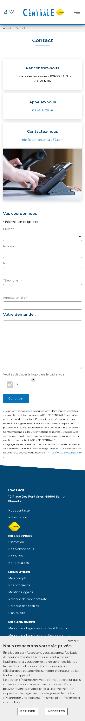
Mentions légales (20, 592)
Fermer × (72, 641)
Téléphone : (12, 280)
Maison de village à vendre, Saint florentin (38, 628)
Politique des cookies (23, 606)
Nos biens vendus (21, 549)
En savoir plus (51, 698)
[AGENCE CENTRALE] (43, 12)
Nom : (9, 263)
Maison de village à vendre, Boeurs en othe (39, 635)
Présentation (17, 517)
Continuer (16, 398)
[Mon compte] (5, 12)
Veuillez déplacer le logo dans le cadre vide (33, 374)
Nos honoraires (19, 585)
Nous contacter (19, 510)
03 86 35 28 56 (42, 110)
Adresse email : (15, 298)
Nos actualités (18, 563)
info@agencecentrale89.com (42, 140)
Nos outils (15, 556)
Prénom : (11, 246)
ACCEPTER (56, 711)
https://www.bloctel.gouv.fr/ (65, 452)
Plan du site (16, 613)
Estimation (16, 542)
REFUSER (27, 711)
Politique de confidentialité (27, 599)
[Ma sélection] (11, 12)
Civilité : (8, 229)
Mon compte (17, 578)
